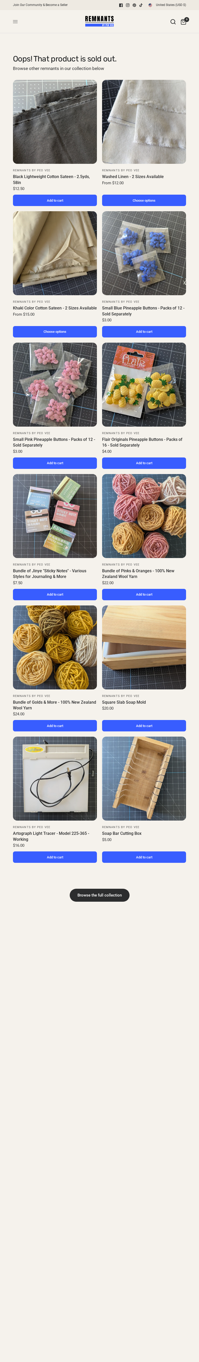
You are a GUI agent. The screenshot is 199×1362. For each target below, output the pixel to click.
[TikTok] (141, 5)
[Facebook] (121, 5)
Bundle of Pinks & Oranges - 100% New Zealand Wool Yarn (138, 573)
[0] (182, 21)
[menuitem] (41, 5)
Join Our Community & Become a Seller (40, 5)
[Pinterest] (134, 5)
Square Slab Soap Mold (124, 702)
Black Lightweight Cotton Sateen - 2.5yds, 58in (51, 179)
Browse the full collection (99, 895)
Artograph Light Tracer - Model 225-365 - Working (51, 836)
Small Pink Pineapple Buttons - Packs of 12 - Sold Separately (54, 442)
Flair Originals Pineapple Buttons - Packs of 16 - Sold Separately (142, 442)
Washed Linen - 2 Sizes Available (133, 176)
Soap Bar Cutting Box (121, 833)
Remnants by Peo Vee (31, 170)
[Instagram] (127, 5)
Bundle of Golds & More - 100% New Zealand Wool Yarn (54, 705)
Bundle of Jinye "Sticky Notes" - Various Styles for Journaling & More (49, 573)
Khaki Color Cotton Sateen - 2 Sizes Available (55, 308)
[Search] (173, 21)
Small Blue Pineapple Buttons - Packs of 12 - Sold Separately (143, 311)
